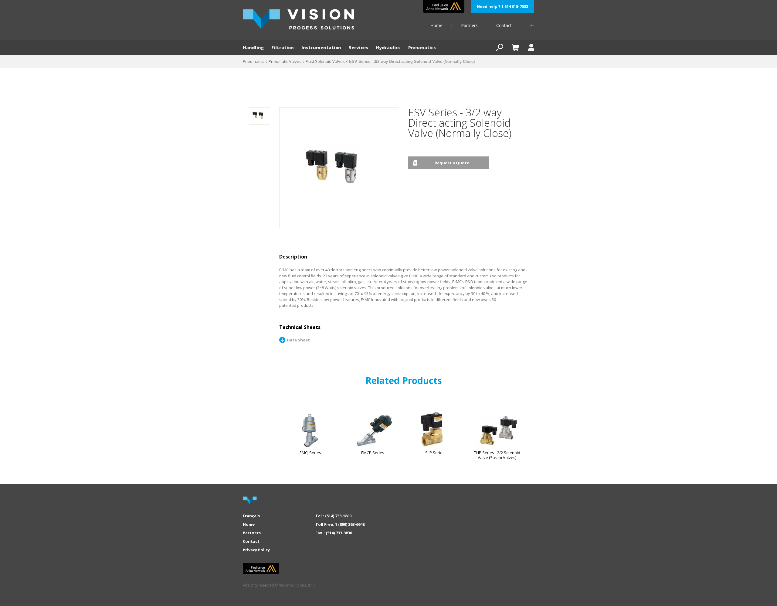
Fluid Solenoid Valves (325, 61)
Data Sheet (298, 340)
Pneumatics (422, 47)
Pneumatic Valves (285, 61)
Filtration (282, 47)
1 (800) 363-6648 (350, 524)
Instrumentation (321, 47)
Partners (469, 25)
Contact (504, 25)
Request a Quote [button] (452, 163)
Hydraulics (388, 47)
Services (358, 47)
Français (251, 516)
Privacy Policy (256, 550)
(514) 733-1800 (338, 516)
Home (436, 25)
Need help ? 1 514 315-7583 (502, 6)
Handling (253, 47)
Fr (532, 25)
